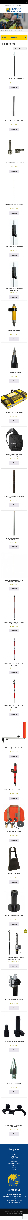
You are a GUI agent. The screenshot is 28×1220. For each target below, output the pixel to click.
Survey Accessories (10, 30)
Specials (14, 1156)
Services (14, 1161)
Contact (14, 1169)
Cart (14, 5)
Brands (14, 1165)
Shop (14, 1167)
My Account (8, 5)
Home (2, 30)
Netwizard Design (18, 1213)
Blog (14, 1160)
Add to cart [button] (14, 87)
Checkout (18, 5)
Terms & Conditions (14, 1163)
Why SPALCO (14, 1158)
